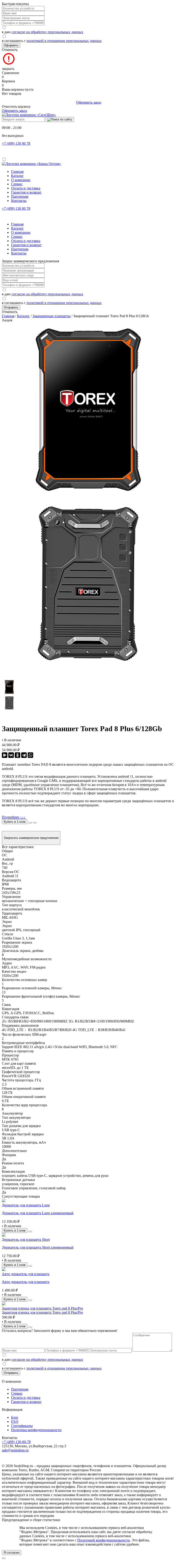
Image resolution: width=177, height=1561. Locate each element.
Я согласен (11, 1552)
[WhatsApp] (30, 755)
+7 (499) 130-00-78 (16, 1442)
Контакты (19, 201)
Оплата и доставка (25, 188)
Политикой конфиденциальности (103, 1540)
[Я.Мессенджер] (4, 755)
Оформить (11, 45)
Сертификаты (22, 1426)
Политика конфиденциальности (36, 1430)
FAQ (14, 1421)
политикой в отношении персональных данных (64, 41)
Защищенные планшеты (51, 316)
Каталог (17, 176)
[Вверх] (4, 1558)
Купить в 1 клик (15, 821)
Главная (17, 171)
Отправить (11, 307)
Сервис (17, 184)
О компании (20, 180)
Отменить (10, 50)
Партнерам (19, 196)
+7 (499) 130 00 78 (16, 143)
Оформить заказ (88, 102)
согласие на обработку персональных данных (47, 32)
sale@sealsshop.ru (15, 1450)
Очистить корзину (16, 106)
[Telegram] (24, 755)
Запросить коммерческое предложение (31, 838)
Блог (14, 1417)
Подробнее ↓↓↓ (14, 817)
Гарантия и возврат (26, 192)
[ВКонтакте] (11, 755)
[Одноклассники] (17, 755)
